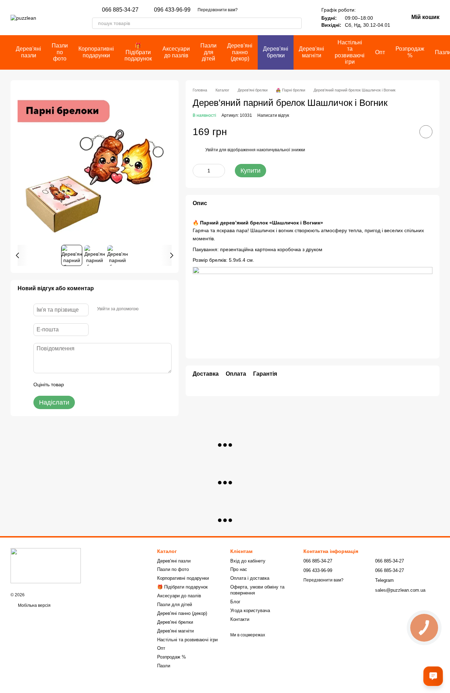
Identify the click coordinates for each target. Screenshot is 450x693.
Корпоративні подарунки (96, 52)
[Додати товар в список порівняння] (406, 131)
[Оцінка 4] (109, 384)
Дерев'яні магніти (311, 52)
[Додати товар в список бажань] (425, 131)
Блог (235, 601)
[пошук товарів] (296, 23)
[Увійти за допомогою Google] (157, 309)
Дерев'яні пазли (28, 52)
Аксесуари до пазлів (176, 52)
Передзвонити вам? (218, 9)
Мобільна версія (34, 605)
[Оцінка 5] (120, 384)
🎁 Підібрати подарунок (138, 52)
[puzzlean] (46, 565)
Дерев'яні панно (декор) (239, 52)
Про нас (238, 569)
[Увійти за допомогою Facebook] (146, 309)
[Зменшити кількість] (198, 170)
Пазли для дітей (208, 52)
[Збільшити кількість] (220, 170)
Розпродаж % (410, 52)
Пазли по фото (60, 52)
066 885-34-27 (120, 10)
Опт (380, 52)
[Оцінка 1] (75, 384)
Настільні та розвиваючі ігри (350, 52)
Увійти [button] (211, 149)
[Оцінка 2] (86, 384)
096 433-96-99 (172, 10)
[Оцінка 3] (98, 384)
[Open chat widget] (433, 676)
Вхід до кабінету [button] (247, 561)
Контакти (239, 619)
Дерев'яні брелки (275, 52)
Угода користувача (250, 610)
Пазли (163, 665)
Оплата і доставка (249, 578)
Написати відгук (273, 115)
